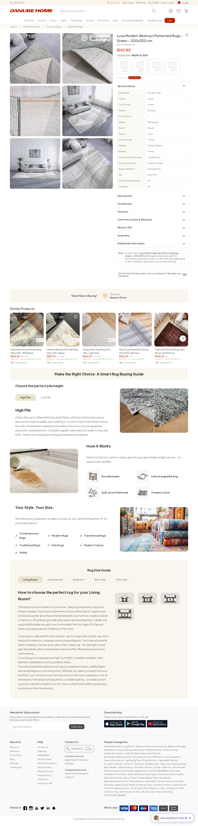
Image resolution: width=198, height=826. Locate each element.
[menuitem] (29, 20)
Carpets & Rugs (75, 26)
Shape (122, 122)
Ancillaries (109, 785)
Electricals (139, 764)
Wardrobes (109, 750)
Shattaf (134, 778)
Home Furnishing (31, 26)
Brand (122, 128)
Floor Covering (53, 26)
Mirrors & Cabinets (162, 778)
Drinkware (129, 771)
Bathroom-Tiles (157, 788)
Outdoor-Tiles (111, 792)
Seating (127, 750)
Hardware (109, 774)
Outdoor (128, 764)
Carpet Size (132, 55)
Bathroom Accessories (140, 785)
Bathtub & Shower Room (116, 781)
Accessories (177, 781)
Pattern (122, 110)
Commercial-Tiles (139, 788)
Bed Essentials (179, 764)
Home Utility (121, 774)
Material (123, 145)
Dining (119, 750)
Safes (130, 774)
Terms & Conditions (47, 763)
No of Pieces (125, 116)
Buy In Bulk (153, 2)
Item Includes (125, 139)
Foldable (123, 186)
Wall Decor (158, 757)
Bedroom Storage (177, 746)
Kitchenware (179, 767)
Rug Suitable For (127, 169)
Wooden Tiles (148, 792)
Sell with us (141, 2)
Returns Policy (44, 767)
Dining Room (55, 579)
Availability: (128, 78)
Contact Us (43, 747)
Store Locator (168, 2)
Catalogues (16, 767)
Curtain (157, 767)
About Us (14, 747)
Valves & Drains (136, 781)
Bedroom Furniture (145, 746)
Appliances (140, 771)
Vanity (126, 778)
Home (14, 26)
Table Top (167, 767)
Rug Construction (127, 163)
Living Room (30, 579)
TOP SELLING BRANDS (158, 771)
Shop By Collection (113, 764)
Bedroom (78, 579)
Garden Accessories (114, 753)
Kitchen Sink (164, 781)
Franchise (15, 751)
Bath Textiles (110, 767)
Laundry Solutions (162, 785)
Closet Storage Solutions (116, 788)
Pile (120, 175)
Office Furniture (153, 750)
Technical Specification (130, 157)
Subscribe (76, 726)
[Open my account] (171, 11)
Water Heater (145, 778)
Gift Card (114, 2)
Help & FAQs (43, 755)
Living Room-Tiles (175, 788)
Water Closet (121, 785)
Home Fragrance (172, 757)
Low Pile (45, 397)
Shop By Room (149, 760)
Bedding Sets (152, 764)
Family (122, 134)
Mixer (106, 778)
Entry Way (100, 579)
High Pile (25, 397)
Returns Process (45, 771)
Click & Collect (44, 759)
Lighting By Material (168, 760)
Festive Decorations (114, 760)
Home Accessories (142, 757)
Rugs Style (124, 93)
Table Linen (165, 764)
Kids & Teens (138, 750)
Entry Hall (121, 579)
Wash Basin (151, 781)
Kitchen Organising (113, 771)
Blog (12, 759)
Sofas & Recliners (112, 746)
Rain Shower (116, 778)
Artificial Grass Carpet (136, 753)
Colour (122, 98)
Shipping (41, 751)
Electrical (175, 771)
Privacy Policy (44, 775)
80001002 (19, 2)
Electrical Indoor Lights (145, 774)
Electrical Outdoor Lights (170, 774)
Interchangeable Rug (129, 180)
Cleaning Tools (179, 785)
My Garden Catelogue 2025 (118, 757)
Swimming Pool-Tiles (130, 792)
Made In (122, 151)
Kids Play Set (154, 753)
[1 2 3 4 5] (135, 329)
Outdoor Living (170, 750)
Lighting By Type (133, 760)
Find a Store (16, 755)
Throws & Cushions (143, 767)
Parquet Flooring (164, 792)
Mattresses (161, 746)
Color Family (125, 104)
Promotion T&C (45, 783)
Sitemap (14, 763)
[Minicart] (186, 11)
